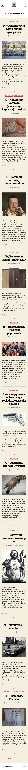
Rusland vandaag (19, 529)
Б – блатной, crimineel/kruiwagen (14, 538)
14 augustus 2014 (15, 407)
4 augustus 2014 (15, 470)
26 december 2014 (15, 337)
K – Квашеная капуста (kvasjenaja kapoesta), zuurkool (14, 104)
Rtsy (5, 451)
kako (5, 165)
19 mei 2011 (10, 545)
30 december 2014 (15, 263)
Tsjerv (5, 684)
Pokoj (5, 382)
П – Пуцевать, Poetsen (14, 697)
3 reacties (21, 703)
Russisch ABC (14, 21)
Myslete (6, 88)
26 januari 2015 (15, 113)
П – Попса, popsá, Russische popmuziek (14, 330)
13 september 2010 (11, 703)
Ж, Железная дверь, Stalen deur (14, 258)
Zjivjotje (6, 315)
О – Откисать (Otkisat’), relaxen (14, 464)
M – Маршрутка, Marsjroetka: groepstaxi (14, 29)
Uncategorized (18, 95)
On (4, 521)
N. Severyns (9, 766)
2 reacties (20, 545)
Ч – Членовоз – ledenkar (14, 626)
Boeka (5, 613)
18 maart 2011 (10, 632)
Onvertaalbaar (8, 529)
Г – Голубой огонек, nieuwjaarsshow (14, 180)
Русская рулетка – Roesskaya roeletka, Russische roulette (14, 399)
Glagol (5, 244)
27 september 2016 (15, 36)
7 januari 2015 (15, 187)
